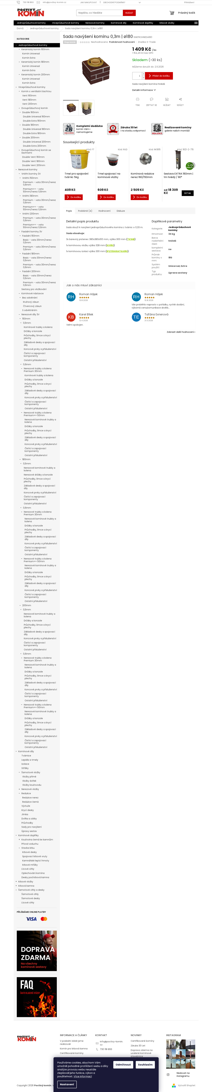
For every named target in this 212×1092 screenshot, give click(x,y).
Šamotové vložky (30, 772)
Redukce (26, 793)
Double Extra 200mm (34, 145)
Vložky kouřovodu (31, 784)
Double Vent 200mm (33, 165)
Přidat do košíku (161, 75)
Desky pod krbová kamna (35, 877)
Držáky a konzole (33, 331)
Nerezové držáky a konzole (38, 474)
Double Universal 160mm (36, 116)
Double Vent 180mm (33, 161)
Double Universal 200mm (37, 141)
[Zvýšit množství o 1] (143, 74)
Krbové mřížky (30, 864)
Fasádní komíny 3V (31, 231)
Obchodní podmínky (114, 2)
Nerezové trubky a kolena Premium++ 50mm (37, 414)
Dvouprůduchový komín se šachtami (36, 151)
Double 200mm (30, 137)
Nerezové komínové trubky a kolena (40, 421)
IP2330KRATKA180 (117, 251)
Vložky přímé (29, 776)
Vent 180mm (29, 99)
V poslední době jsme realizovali (71, 1042)
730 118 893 (106, 1049)
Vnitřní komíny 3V (31, 173)
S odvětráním (29, 310)
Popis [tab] (69, 210)
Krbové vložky (25, 881)
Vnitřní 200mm (30, 213)
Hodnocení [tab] (104, 210)
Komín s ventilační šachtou (36, 91)
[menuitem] (31, 22)
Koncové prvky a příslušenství (40, 349)
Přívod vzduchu (29, 843)
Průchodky (27, 822)
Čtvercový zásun (32, 306)
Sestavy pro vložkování (33, 289)
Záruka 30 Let (138, 1045)
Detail (187, 193)
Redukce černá (30, 801)
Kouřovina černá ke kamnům (37, 839)
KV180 (110, 245)
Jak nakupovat (88, 2)
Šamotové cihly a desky (31, 889)
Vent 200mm (29, 103)
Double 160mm (30, 112)
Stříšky (25, 768)
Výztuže (25, 805)
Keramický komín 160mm (35, 49)
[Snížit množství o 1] (143, 77)
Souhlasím (145, 1064)
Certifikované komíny (71, 1053)
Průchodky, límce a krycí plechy (37, 337)
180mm (26, 459)
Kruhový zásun (31, 301)
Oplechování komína (33, 873)
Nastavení (67, 1084)
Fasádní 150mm (30, 235)
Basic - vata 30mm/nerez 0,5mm (37, 241)
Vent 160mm (29, 95)
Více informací (83, 1076)
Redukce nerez (30, 797)
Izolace (25, 763)
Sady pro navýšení (31, 826)
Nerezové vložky (30, 789)
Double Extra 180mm (34, 133)
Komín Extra (28, 57)
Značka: (147, 42)
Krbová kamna (26, 885)
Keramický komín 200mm (35, 74)
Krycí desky (27, 810)
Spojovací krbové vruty (34, 856)
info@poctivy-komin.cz (111, 1043)
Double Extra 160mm (34, 120)
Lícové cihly (27, 868)
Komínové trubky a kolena (38, 327)
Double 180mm (30, 124)
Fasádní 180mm (31, 253)
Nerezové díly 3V (30, 314)
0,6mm (27, 364)
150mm (26, 318)
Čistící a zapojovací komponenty (34, 355)
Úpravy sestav (29, 831)
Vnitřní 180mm (30, 195)
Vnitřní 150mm (30, 178)
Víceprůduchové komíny (31, 87)
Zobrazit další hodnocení (180, 332)
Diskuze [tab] (121, 210)
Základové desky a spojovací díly (39, 344)
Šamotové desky (30, 898)
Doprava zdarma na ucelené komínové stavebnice (142, 1053)
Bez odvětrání (29, 297)
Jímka (24, 814)
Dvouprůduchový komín (34, 108)
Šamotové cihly (30, 894)
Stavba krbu (28, 847)
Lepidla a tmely (29, 759)
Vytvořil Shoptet (186, 1085)
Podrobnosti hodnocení (122, 42)
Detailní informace (142, 90)
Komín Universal (31, 53)
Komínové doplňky (28, 835)
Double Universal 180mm (36, 129)
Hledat (129, 12)
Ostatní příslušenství (35, 360)
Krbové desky (29, 852)
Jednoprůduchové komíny (32, 45)
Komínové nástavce (32, 293)
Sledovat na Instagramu (183, 1074)
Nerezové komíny (27, 169)
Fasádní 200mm (31, 271)
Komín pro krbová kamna (74, 1048)
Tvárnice (26, 755)
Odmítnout (123, 1064)
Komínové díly (26, 751)
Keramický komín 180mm (35, 61)
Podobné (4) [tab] (85, 210)
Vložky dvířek (29, 780)
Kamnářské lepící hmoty (35, 860)
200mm (26, 605)
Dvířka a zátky (29, 818)
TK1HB (130, 239)
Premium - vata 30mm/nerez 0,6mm (39, 183)
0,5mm (27, 322)
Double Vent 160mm (33, 157)
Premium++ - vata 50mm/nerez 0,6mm (34, 190)
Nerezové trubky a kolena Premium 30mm (37, 370)
